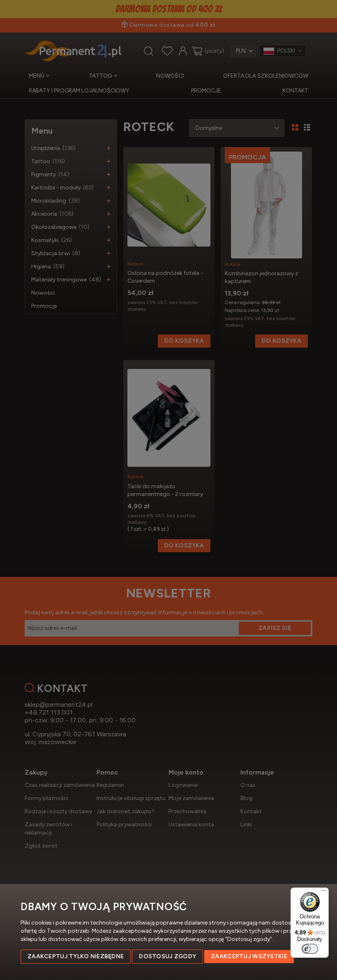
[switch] (310, 949)
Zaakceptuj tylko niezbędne (76, 956)
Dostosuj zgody (167, 956)
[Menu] (324, 892)
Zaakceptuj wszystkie (249, 956)
